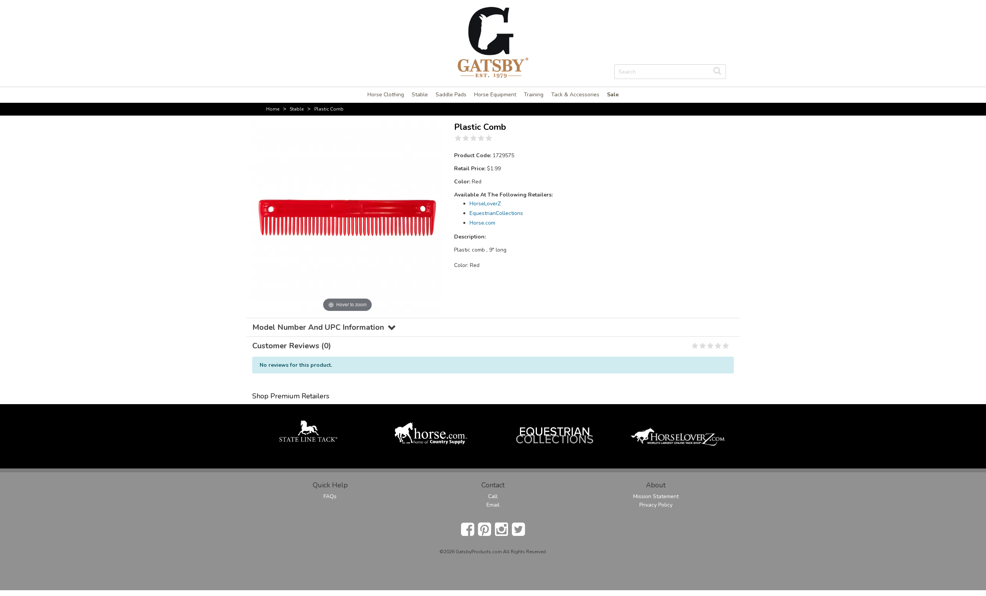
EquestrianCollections (496, 213)
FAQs (330, 496)
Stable (420, 94)
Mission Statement (656, 496)
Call (493, 496)
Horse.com (482, 223)
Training (533, 94)
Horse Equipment (495, 94)
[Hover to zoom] (347, 217)
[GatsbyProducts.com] (493, 41)
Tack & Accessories (575, 94)
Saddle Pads (451, 94)
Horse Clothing (385, 94)
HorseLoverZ (485, 203)
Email (493, 505)
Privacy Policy (655, 505)
